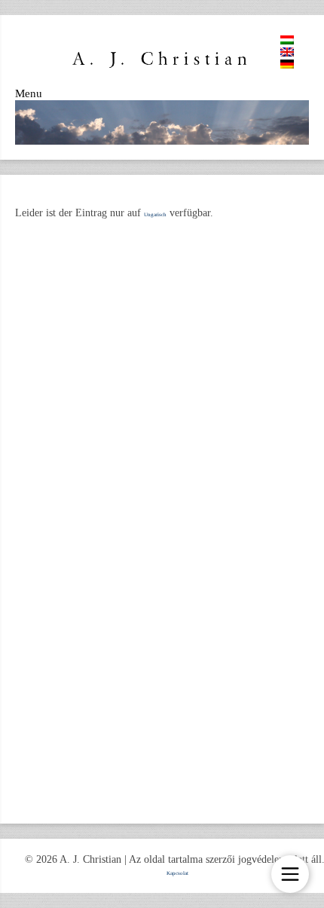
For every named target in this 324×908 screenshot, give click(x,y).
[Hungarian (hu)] (287, 43)
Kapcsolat (177, 873)
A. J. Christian (162, 59)
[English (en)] (287, 55)
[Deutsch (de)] (287, 67)
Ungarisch (155, 215)
